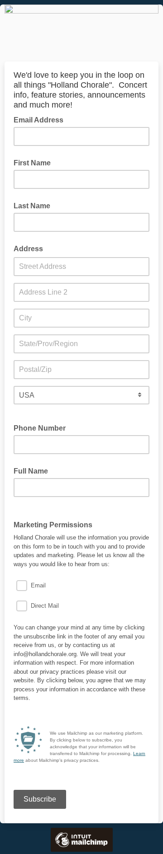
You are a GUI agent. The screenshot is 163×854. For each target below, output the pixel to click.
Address (28, 249)
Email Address (41, 119)
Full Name (31, 471)
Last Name (32, 206)
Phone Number (40, 428)
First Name (32, 163)
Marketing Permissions (56, 524)
